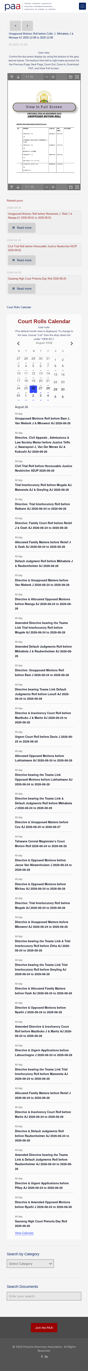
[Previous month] (17, 343)
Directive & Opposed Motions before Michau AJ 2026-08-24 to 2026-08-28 (40, 886)
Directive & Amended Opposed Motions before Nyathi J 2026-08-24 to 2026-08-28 (43, 1204)
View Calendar (24, 1233)
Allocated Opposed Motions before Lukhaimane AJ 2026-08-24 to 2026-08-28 (43, 758)
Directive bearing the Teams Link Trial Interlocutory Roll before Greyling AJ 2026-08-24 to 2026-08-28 (41, 969)
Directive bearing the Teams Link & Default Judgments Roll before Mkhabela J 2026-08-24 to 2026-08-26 (43, 803)
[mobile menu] (82, 6)
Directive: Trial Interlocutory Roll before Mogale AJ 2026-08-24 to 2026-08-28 (42, 905)
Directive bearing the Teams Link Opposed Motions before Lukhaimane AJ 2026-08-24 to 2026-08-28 (43, 779)
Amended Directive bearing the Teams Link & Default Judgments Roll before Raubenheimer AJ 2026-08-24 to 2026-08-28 (43, 1162)
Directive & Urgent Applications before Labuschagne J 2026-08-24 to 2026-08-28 (43, 1052)
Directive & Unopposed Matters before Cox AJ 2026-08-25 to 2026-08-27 (41, 824)
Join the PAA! (44, 1327)
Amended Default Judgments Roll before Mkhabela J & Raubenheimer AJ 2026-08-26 (43, 651)
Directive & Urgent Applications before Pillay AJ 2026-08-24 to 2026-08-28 (42, 1185)
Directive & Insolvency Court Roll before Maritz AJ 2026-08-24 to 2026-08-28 (43, 1114)
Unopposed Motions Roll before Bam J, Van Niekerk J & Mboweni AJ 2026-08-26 (43, 420)
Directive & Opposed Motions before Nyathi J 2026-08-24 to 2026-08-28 (40, 1009)
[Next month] (70, 343)
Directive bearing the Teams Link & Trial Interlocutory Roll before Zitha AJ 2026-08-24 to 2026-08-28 (42, 945)
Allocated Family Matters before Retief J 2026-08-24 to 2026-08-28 (43, 1095)
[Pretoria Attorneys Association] (29, 6)
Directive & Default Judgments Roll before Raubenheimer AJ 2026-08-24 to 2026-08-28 (42, 1135)
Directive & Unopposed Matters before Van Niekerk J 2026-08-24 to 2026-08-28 (42, 582)
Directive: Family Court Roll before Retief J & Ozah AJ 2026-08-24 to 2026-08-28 (43, 525)
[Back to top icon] (82, 1365)
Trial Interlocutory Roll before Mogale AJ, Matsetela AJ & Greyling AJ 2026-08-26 (43, 487)
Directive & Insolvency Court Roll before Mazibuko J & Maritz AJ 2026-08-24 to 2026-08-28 (43, 717)
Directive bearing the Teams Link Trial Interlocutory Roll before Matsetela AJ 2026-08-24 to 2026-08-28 (41, 1074)
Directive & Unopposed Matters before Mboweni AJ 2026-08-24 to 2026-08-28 (41, 924)
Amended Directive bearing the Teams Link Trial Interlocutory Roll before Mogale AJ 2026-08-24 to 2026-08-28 (41, 627)
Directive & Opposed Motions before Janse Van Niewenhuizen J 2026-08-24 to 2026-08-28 (43, 864)
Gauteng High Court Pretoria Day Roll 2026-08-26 (37, 278)
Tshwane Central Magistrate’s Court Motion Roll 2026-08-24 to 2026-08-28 (41, 843)
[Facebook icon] (41, 1356)
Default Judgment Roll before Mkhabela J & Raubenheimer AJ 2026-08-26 (44, 563)
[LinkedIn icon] (46, 1356)
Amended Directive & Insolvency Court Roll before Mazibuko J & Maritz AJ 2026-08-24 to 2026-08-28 (43, 1031)
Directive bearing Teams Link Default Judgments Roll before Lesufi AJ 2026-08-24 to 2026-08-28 (42, 694)
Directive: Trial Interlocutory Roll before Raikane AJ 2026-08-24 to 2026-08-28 (42, 506)
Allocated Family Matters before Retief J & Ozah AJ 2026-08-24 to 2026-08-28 (43, 544)
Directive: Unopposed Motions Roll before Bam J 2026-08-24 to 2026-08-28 (42, 672)
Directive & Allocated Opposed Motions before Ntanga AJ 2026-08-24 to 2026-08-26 (43, 603)
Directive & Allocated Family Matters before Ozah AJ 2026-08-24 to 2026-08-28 (43, 990)
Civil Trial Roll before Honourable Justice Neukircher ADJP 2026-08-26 (43, 468)
